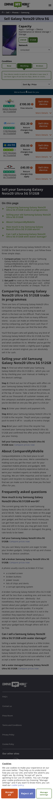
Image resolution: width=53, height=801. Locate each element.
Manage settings (44, 793)
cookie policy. (17, 785)
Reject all (27, 793)
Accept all (9, 793)
